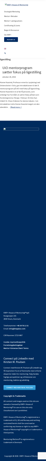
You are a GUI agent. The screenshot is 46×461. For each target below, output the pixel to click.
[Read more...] (15, 107)
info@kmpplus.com (17, 328)
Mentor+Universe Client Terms (16, 348)
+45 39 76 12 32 (22, 325)
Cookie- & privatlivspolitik (14, 342)
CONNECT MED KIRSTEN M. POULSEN (19, 387)
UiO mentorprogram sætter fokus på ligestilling (21, 69)
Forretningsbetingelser (13, 345)
